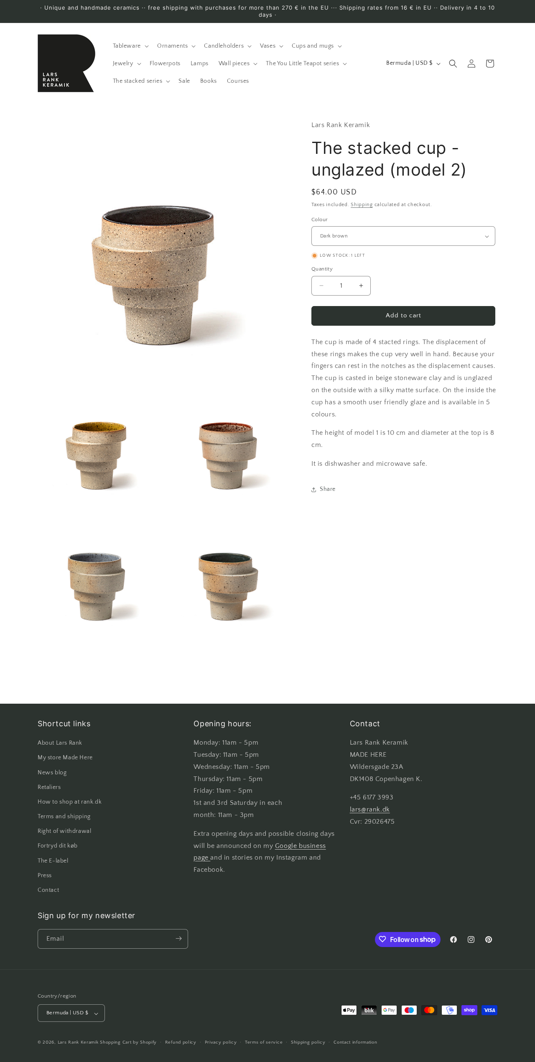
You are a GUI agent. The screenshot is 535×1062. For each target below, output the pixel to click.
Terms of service (264, 1042)
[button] (130, 46)
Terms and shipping (64, 817)
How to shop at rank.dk (70, 802)
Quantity (322, 269)
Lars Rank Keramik (78, 1042)
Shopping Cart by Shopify (128, 1042)
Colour (319, 219)
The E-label (53, 861)
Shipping (362, 205)
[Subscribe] (178, 938)
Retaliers (49, 787)
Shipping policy (308, 1042)
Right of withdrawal (64, 831)
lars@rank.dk (370, 810)
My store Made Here (65, 758)
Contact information (355, 1042)
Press (45, 875)
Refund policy (180, 1042)
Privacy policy (221, 1042)
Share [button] (328, 489)
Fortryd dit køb (58, 846)
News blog (52, 772)
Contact (48, 890)
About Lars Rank (60, 743)
